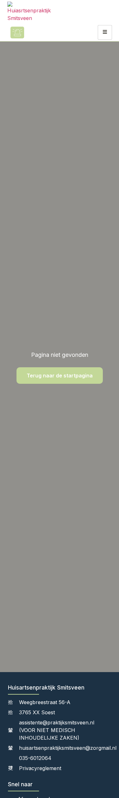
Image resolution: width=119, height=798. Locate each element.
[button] (36, 32)
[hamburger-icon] (105, 32)
